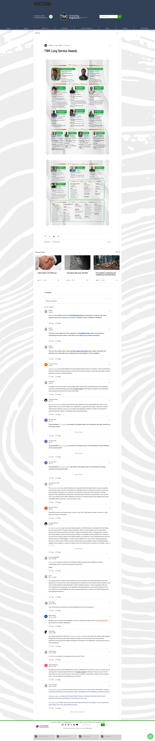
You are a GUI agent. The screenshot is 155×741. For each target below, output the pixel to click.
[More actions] (110, 45)
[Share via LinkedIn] (54, 236)
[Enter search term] (120, 16)
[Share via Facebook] (45, 236)
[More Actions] (110, 311)
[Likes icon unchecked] (50, 323)
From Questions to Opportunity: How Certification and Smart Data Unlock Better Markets (106, 274)
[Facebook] (65, 724)
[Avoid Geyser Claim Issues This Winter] (78, 262)
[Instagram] (68, 724)
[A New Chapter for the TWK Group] (48, 262)
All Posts (37, 33)
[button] (117, 33)
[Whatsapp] (63, 724)
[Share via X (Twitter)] (49, 236)
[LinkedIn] (74, 724)
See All (118, 252)
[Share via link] (58, 236)
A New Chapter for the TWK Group (47, 273)
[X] (71, 724)
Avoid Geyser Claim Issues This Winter (77, 273)
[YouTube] (77, 724)
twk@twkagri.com (41, 18)
